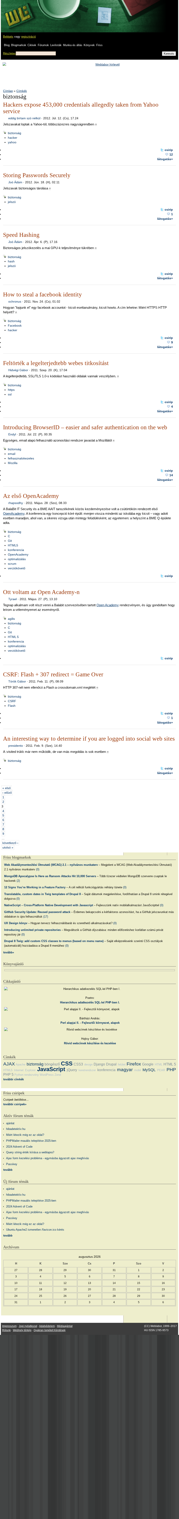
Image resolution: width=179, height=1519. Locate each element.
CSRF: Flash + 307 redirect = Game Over (53, 674)
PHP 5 (8, 1074)
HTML (158, 1064)
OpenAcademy (13, 513)
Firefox (134, 1063)
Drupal (111, 1064)
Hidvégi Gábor (18, 370)
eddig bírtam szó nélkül (24, 118)
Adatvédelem (47, 1326)
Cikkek (32, 45)
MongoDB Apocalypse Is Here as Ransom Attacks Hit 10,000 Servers (50, 876)
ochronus (14, 301)
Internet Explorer (25, 1070)
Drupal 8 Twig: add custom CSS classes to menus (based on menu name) (53, 941)
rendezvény (31, 1074)
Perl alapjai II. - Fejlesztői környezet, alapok (90, 1022)
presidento (15, 745)
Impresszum (9, 1326)
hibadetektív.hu (15, 1129)
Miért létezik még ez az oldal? (25, 1134)
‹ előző (7, 792)
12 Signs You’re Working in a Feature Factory (34, 887)
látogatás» (165, 159)
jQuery (72, 1070)
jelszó (12, 202)
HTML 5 (13, 637)
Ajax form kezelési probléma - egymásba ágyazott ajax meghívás (47, 1158)
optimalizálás (17, 559)
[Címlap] (17, 12)
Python (18, 1074)
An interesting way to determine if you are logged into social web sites (89, 738)
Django (99, 1064)
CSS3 (78, 1064)
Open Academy (107, 605)
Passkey (11, 1164)
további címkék (13, 1079)
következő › (10, 843)
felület (122, 1064)
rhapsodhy (15, 503)
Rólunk (6, 1330)
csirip (169, 150)
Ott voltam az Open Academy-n (41, 592)
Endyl (12, 434)
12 (171, 154)
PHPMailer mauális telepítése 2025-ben (31, 1140)
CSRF (12, 701)
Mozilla (12, 463)
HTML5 (13, 545)
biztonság (14, 133)
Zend (58, 1074)
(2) (18, 880)
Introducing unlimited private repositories (32, 930)
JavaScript (51, 1069)
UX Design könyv (15, 923)
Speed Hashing (21, 235)
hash (11, 261)
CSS (66, 1063)
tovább (7, 1169)
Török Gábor (17, 681)
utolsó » (7, 847)
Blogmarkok (18, 45)
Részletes (9, 53)
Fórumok (43, 45)
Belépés (8, 36)
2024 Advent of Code (19, 1146)
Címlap (8, 91)
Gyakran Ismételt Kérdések (49, 1330)
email (11, 454)
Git (10, 540)
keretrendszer (87, 1070)
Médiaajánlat (64, 1326)
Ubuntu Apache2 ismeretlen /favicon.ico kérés (35, 1229)
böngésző (52, 1064)
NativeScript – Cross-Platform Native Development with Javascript (48, 905)
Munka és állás (72, 45)
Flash (11, 705)
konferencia (16, 550)
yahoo (12, 142)
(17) (45, 916)
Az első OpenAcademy (31, 496)
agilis (11, 618)
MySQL (149, 1070)
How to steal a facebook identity (42, 294)
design (88, 1064)
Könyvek (89, 45)
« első (6, 788)
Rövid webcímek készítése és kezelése (90, 1043)
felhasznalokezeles (21, 458)
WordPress (47, 1074)
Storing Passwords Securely (37, 175)
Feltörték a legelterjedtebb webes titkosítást (56, 363)
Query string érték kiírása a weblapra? (30, 1152)
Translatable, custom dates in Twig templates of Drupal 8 (42, 894)
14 (171, 475)
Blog (7, 45)
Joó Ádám (15, 182)
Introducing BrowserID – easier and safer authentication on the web (85, 427)
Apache (20, 1064)
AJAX (9, 1063)
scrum (12, 563)
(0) (37, 869)
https (11, 389)
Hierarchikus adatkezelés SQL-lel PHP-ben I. (90, 1002)
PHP (171, 1069)
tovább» (8, 952)
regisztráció (28, 36)
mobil (137, 1070)
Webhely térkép (22, 1330)
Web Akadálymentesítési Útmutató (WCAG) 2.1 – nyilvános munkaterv (51, 864)
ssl (10, 394)
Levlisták (56, 45)
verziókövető (16, 568)
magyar (125, 1069)
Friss (99, 45)
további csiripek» (14, 1104)
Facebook (15, 325)
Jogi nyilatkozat (28, 1326)
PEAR (161, 1070)
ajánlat (10, 1123)
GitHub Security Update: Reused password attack (37, 912)
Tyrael (12, 599)
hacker (12, 137)
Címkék (21, 91)
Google (147, 1064)
